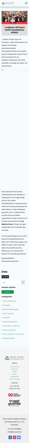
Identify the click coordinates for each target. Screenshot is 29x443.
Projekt (14, 371)
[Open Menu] (26, 3)
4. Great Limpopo (8, 313)
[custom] (19, 437)
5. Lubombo (6, 317)
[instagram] (14, 437)
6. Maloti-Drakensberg (9, 322)
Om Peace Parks (14, 366)
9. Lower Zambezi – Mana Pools (13, 334)
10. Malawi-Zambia (8, 338)
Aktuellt (14, 374)
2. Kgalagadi (6, 305)
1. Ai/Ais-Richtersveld (9, 301)
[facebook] (10, 437)
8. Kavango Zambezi (9, 330)
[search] (23, 282)
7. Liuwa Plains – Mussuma (11, 326)
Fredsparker (14, 369)
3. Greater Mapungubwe (10, 309)
